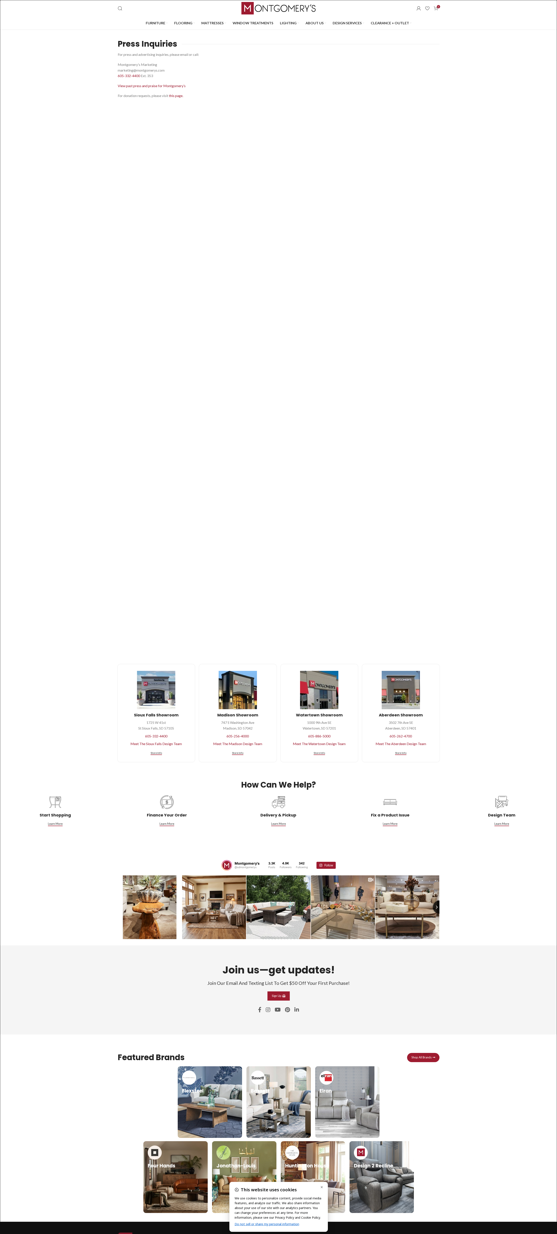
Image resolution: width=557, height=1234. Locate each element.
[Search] (120, 8)
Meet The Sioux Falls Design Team (156, 744)
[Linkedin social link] (296, 1010)
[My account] (418, 8)
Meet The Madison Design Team (237, 744)
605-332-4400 (129, 76)
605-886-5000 (319, 736)
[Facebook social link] (260, 1010)
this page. (176, 95)
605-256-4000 (238, 736)
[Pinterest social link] (287, 1010)
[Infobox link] (210, 1102)
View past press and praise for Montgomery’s (152, 86)
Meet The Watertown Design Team (319, 744)
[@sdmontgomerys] (226, 865)
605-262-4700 (401, 736)
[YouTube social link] (277, 1010)
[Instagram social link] (268, 1010)
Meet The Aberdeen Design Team (401, 744)
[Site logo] (278, 8)
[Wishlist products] (427, 8)
